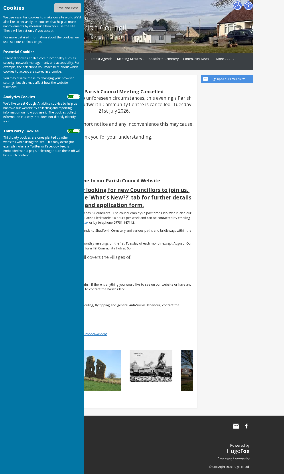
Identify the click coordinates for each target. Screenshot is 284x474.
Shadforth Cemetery (164, 59)
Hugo (238, 450)
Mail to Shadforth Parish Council (236, 426)
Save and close (68, 8)
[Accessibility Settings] (248, 5)
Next (185, 370)
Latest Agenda (101, 59)
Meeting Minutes (129, 59)
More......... (223, 59)
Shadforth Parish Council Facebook (246, 426)
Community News (196, 59)
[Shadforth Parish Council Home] (119, 366)
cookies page (31, 42)
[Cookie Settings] (237, 5)
